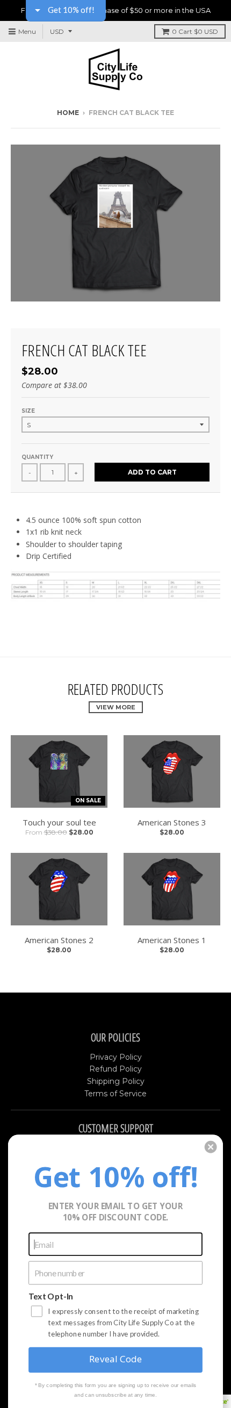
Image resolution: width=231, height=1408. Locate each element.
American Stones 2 (59, 940)
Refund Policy (115, 1069)
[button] (211, 1147)
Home (68, 113)
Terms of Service (115, 1093)
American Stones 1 (172, 940)
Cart (195, 31)
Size (28, 410)
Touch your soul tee (59, 822)
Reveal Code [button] (115, 1359)
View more (115, 707)
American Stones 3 (172, 822)
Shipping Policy (116, 1081)
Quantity (37, 457)
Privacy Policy (116, 1057)
